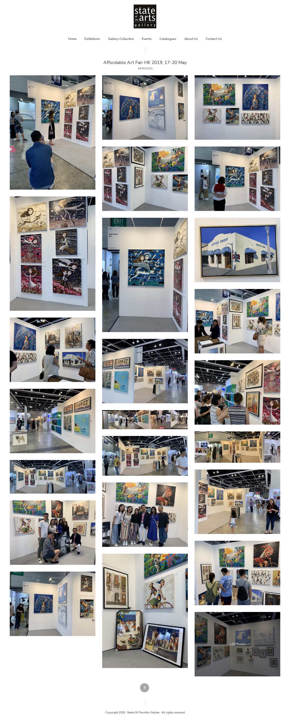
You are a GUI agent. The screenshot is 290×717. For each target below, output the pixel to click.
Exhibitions (92, 39)
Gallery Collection (121, 39)
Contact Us (214, 39)
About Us (191, 39)
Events (147, 39)
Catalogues (168, 39)
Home (72, 39)
